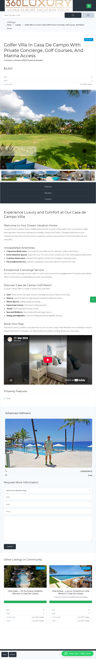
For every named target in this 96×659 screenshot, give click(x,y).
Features (48, 186)
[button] (78, 653)
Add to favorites (84, 159)
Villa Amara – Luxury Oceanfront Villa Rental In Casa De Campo (70, 592)
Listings (18, 25)
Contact (48, 199)
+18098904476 (86, 471)
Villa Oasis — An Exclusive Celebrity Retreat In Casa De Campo (25, 592)
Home (9, 25)
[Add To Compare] (89, 166)
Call (5, 654)
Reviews (48, 193)
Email (12, 654)
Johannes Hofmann (18, 413)
